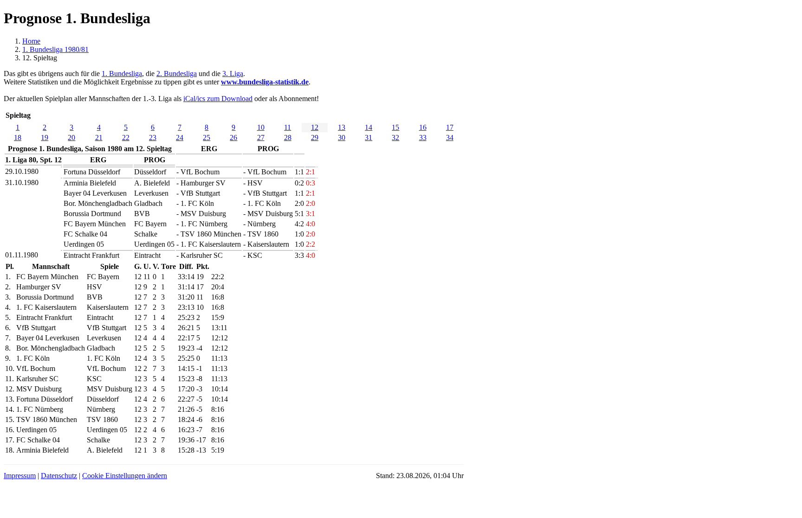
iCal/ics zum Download (217, 98)
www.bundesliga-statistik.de (265, 82)
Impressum (20, 476)
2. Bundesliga (176, 73)
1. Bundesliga (122, 73)
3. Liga (232, 73)
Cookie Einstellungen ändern (124, 476)
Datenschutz (59, 476)
